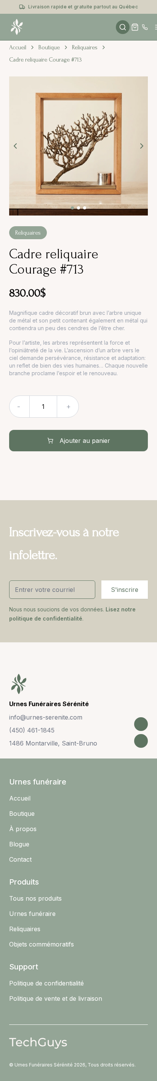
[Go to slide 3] (84, 207)
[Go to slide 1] (72, 207)
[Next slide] (141, 146)
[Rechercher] (123, 27)
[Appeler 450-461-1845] (144, 27)
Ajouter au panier (84, 440)
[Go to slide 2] (78, 207)
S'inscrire (124, 589)
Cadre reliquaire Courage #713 (45, 59)
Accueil (17, 47)
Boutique (49, 47)
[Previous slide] (15, 146)
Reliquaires (85, 47)
